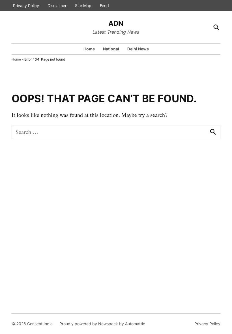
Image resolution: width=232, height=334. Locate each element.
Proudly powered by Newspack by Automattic (102, 323)
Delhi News (138, 48)
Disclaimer (57, 5)
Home (89, 48)
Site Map (83, 5)
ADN (115, 23)
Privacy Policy (26, 5)
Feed (104, 5)
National (111, 48)
